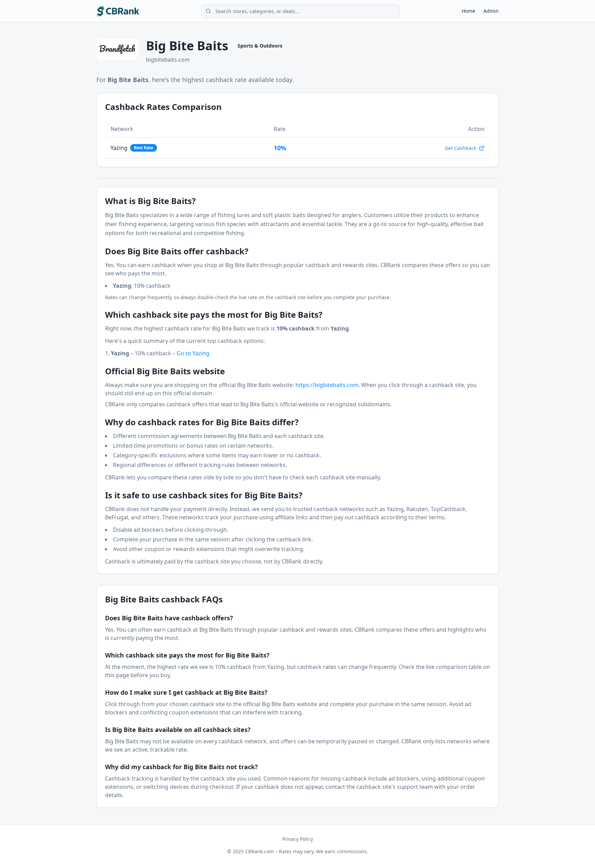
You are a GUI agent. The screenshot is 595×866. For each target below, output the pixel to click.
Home (468, 11)
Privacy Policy (297, 839)
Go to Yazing (193, 353)
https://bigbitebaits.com (326, 385)
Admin (491, 11)
